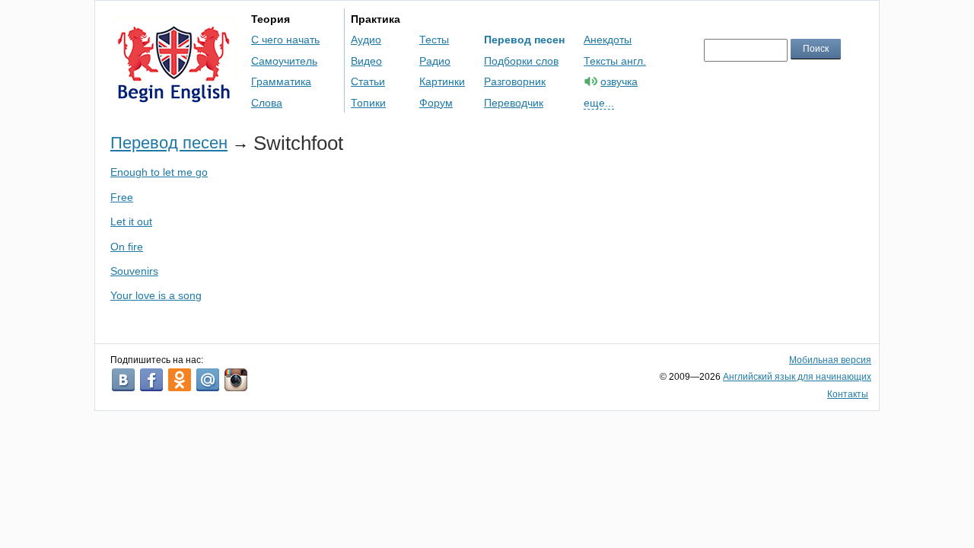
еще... (599, 103)
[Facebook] (151, 379)
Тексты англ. (615, 61)
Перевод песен (524, 39)
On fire (126, 247)
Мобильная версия (830, 360)
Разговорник (515, 81)
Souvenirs (134, 271)
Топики (368, 103)
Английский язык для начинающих (797, 376)
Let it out (131, 221)
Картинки (442, 81)
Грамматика (281, 81)
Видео (366, 61)
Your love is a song (156, 295)
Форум (436, 103)
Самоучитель (284, 61)
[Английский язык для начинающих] (173, 95)
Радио (434, 61)
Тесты (434, 39)
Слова (266, 103)
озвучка (619, 81)
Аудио (366, 39)
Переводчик (513, 103)
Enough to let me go (159, 172)
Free (121, 197)
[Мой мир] (207, 379)
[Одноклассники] (179, 379)
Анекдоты (608, 39)
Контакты (847, 394)
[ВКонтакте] (123, 379)
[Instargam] (235, 379)
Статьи (368, 81)
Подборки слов (521, 61)
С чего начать (285, 39)
